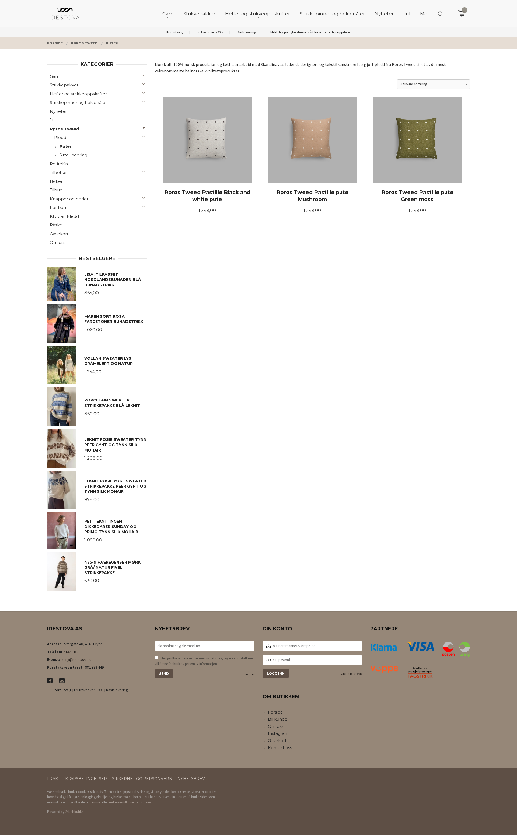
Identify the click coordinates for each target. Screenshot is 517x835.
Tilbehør (58, 172)
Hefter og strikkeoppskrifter (78, 93)
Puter (66, 146)
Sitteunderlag (73, 155)
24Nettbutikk (74, 811)
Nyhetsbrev (191, 778)
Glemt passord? (351, 674)
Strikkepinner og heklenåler (78, 102)
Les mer (249, 674)
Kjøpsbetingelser (86, 778)
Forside (275, 712)
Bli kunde (277, 719)
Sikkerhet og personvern (142, 778)
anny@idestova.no (77, 659)
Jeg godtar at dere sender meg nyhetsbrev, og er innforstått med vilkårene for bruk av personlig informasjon (204, 661)
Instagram (278, 733)
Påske (56, 225)
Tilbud (56, 190)
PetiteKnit (60, 163)
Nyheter (58, 111)
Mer (424, 13)
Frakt (53, 778)
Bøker (56, 181)
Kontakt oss (280, 747)
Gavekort (59, 233)
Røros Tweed (64, 128)
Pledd (60, 137)
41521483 (71, 651)
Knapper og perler (69, 198)
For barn (59, 207)
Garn (55, 76)
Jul (53, 120)
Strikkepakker (64, 85)
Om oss (57, 242)
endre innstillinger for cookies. (130, 802)
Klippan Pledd (64, 216)
